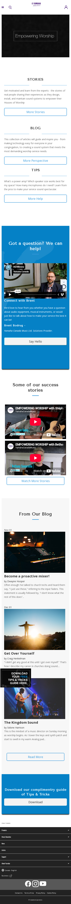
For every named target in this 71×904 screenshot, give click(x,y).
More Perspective (35, 161)
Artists (4, 850)
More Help (35, 199)
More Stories (35, 112)
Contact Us (18, 893)
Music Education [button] (6, 837)
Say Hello (35, 341)
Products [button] (4, 830)
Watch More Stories (35, 481)
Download (35, 802)
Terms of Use (29, 893)
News (3, 843)
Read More (35, 757)
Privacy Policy (40, 893)
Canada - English (11, 870)
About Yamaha (6, 823)
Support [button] (4, 857)
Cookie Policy (51, 893)
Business (5, 876)
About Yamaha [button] (6, 863)
